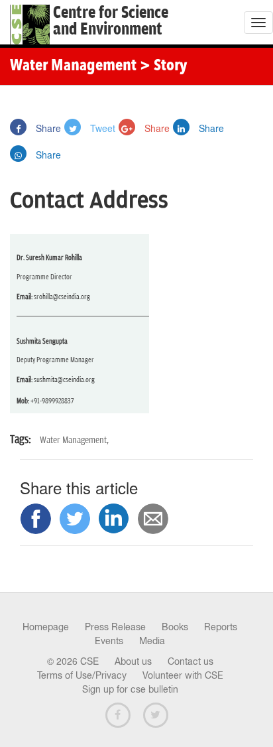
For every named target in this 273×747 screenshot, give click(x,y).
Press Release (115, 627)
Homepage (46, 627)
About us (133, 661)
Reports (220, 627)
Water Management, (74, 440)
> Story (163, 66)
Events (109, 641)
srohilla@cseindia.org (62, 297)
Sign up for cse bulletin (130, 689)
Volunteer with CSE (182, 675)
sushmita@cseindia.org (64, 379)
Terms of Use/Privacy (82, 675)
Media (152, 641)
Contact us (190, 661)
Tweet (101, 128)
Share (47, 128)
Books (175, 627)
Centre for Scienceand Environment (110, 21)
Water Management (73, 66)
